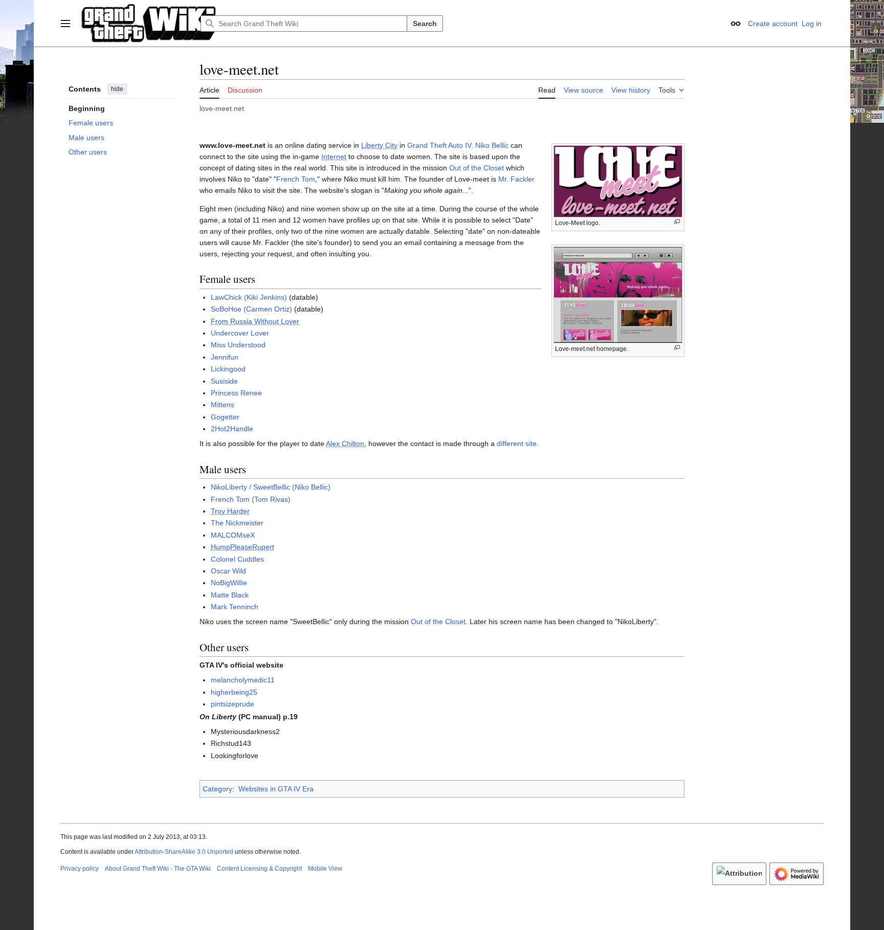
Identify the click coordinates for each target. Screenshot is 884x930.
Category (217, 789)
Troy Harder (230, 511)
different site (517, 443)
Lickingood (228, 369)
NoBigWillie (229, 583)
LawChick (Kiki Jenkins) (249, 297)
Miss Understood (238, 345)
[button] (65, 23)
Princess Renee (236, 393)
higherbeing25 (234, 692)
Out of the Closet (476, 168)
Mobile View (325, 868)
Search (425, 23)
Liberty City (379, 145)
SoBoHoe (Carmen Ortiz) (251, 309)
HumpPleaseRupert (242, 547)
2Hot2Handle (232, 429)
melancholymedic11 (243, 680)
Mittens (222, 405)
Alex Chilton (345, 443)
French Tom (295, 179)
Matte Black (230, 595)
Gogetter (225, 417)
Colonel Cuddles (237, 559)
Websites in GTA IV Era (276, 789)
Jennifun (224, 357)
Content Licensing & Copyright (259, 868)
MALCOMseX (233, 535)
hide (117, 89)
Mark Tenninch (234, 607)
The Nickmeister (237, 523)
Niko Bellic (492, 145)
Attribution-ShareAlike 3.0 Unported (184, 851)
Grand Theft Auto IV (439, 145)
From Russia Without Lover (255, 321)
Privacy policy (79, 868)
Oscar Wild (228, 571)
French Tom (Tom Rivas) (251, 499)
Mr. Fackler (516, 179)
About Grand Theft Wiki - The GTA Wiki (158, 868)
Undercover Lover (240, 333)
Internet (333, 156)
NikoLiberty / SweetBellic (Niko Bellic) (270, 487)
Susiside (224, 381)
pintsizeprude (232, 704)
